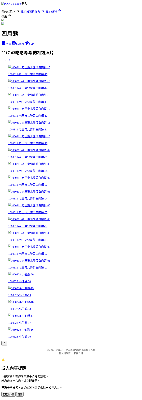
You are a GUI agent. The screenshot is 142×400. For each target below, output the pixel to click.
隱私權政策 (64, 353)
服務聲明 (78, 353)
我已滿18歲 (8, 394)
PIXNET (59, 350)
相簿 (9, 44)
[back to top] (4, 343)
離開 (20, 394)
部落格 (20, 44)
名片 (32, 44)
